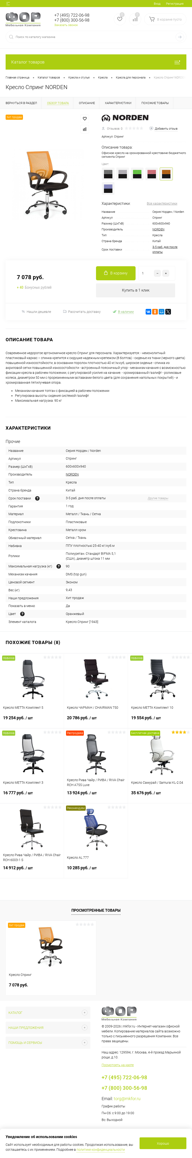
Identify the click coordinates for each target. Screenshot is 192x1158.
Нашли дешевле (39, 312)
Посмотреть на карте (118, 1065)
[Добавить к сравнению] (85, 129)
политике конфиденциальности (101, 1149)
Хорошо (163, 1143)
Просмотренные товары (96, 910)
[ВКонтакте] (148, 312)
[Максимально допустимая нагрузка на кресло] (58, 566)
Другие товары (158, 498)
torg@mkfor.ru (127, 1098)
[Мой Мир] (161, 312)
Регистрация (175, 3)
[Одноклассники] (155, 312)
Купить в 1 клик (135, 290)
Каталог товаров (27, 62)
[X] (168, 312)
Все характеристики (162, 203)
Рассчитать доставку (84, 312)
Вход (157, 3)
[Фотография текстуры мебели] (22, 614)
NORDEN (158, 229)
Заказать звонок (66, 25)
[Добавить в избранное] (85, 119)
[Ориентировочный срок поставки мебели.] (37, 498)
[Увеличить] (48, 184)
